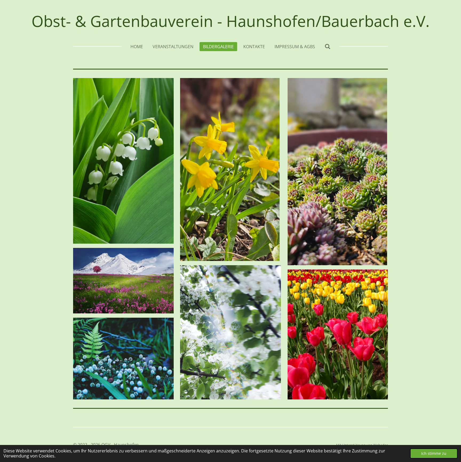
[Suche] (327, 46)
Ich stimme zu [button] (433, 453)
